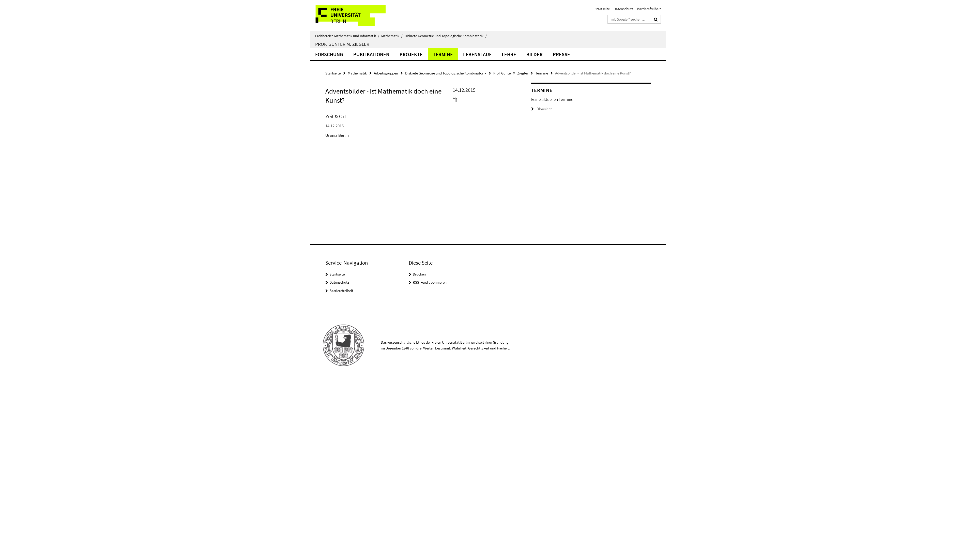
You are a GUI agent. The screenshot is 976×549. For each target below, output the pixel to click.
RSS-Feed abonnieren (430, 282)
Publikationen (371, 54)
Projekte (411, 54)
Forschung (329, 54)
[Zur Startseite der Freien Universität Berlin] (352, 15)
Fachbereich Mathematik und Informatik (347, 36)
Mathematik (392, 36)
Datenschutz (623, 8)
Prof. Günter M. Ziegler (342, 44)
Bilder (534, 54)
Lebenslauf (477, 54)
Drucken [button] (419, 274)
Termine (443, 54)
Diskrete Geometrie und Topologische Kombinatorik (446, 36)
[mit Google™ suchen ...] (656, 19)
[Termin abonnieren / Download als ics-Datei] (482, 99)
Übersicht (544, 108)
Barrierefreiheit (649, 8)
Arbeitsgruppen (386, 73)
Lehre (509, 54)
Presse (561, 54)
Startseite (602, 8)
